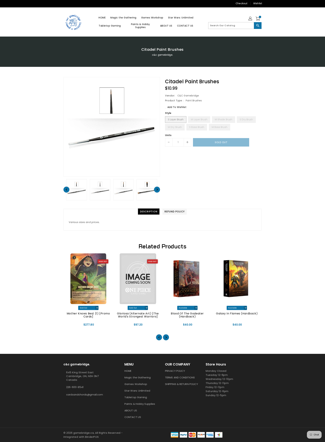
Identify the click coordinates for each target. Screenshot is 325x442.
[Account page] (250, 18)
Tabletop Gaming (135, 397)
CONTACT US (132, 417)
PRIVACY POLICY (175, 371)
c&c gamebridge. (162, 55)
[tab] (148, 211)
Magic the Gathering (137, 377)
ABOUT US (130, 410)
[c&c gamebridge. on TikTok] (71, 3)
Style (168, 113)
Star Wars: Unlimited (137, 390)
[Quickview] (69, 326)
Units (168, 135)
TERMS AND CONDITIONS (180, 377)
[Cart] (258, 18)
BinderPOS (92, 437)
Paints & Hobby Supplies (139, 404)
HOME (127, 371)
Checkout (241, 3)
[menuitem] (102, 17)
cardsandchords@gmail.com (84, 394)
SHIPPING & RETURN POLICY (181, 384)
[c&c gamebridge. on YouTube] (65, 3)
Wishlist (257, 3)
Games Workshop (135, 384)
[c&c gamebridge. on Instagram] (58, 3)
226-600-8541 (75, 387)
